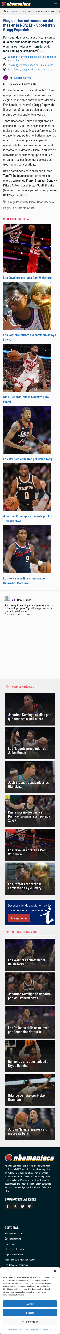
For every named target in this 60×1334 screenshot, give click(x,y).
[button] (55, 1271)
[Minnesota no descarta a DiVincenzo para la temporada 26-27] (30, 811)
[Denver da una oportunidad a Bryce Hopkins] (30, 1056)
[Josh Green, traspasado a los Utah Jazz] (30, 777)
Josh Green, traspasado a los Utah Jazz (30, 69)
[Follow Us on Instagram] (22, 1206)
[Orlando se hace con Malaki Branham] (30, 1090)
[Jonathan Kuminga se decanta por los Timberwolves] (30, 988)
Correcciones (11, 1243)
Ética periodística (13, 1238)
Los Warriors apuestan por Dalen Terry (27, 459)
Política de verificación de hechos (20, 1259)
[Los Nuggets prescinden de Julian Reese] (30, 743)
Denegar (30, 1312)
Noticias (12, 11)
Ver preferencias (30, 1321)
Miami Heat (36, 202)
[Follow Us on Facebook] (8, 1206)
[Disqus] (30, 634)
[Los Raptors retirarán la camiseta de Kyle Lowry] (30, 879)
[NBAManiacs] (16, 4)
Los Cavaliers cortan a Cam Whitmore (27, 278)
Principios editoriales (14, 1233)
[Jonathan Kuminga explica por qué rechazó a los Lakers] (30, 709)
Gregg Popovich (18, 202)
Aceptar (30, 1303)
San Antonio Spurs (23, 208)
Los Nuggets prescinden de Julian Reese (30, 65)
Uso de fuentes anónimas (16, 1264)
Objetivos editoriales (14, 1254)
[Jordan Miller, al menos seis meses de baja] (30, 1124)
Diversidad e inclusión (14, 1249)
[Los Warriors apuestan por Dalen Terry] (30, 955)
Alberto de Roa (22, 77)
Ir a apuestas (19, 918)
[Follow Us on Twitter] (15, 1206)
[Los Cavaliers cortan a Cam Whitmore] (30, 845)
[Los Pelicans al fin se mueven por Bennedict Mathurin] (30, 1022)
